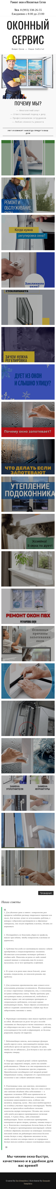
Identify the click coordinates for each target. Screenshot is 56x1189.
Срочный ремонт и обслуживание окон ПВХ (28, 195)
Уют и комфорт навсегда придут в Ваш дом (28, 132)
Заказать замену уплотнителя (28, 681)
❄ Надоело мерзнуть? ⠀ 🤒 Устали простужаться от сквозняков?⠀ (28, 382)
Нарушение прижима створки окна (28, 718)
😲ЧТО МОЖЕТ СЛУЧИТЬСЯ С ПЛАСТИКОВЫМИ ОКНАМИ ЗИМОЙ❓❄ (28, 158)
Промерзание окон (28, 755)
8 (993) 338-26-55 (31, 10)
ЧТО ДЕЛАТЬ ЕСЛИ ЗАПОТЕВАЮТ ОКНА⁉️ (28, 456)
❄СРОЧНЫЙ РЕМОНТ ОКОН (28, 531)
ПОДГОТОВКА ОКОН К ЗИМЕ (28, 606)
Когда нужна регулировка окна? (28, 232)
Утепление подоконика (28, 494)
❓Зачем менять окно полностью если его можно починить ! (28, 793)
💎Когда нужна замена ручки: (28, 830)
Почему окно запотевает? (28, 419)
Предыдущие (46, 893)
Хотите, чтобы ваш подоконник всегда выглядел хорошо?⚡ (28, 569)
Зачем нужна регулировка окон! (28, 344)
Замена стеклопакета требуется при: (28, 307)
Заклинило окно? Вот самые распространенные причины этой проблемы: (28, 270)
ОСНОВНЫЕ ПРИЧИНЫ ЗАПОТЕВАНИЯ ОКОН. (28, 643)
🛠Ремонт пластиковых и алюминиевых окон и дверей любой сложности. (28, 868)
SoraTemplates (22, 1180)
